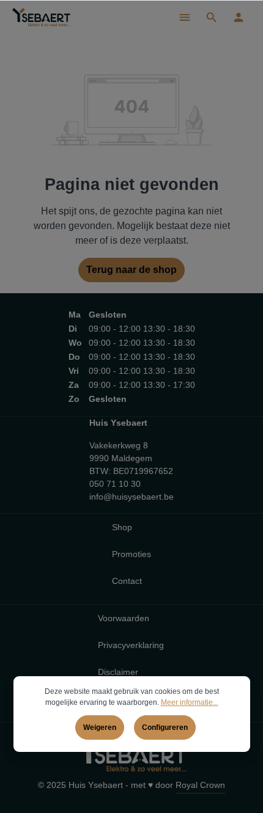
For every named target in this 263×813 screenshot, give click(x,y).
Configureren (165, 727)
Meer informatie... (189, 702)
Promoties (131, 554)
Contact (127, 581)
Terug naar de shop (131, 269)
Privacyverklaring (131, 645)
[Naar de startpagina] (41, 17)
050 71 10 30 (115, 484)
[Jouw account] (238, 17)
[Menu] (184, 17)
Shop (122, 527)
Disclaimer (118, 672)
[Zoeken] (211, 17)
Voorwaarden (123, 618)
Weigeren (99, 727)
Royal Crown (200, 785)
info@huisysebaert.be (131, 496)
